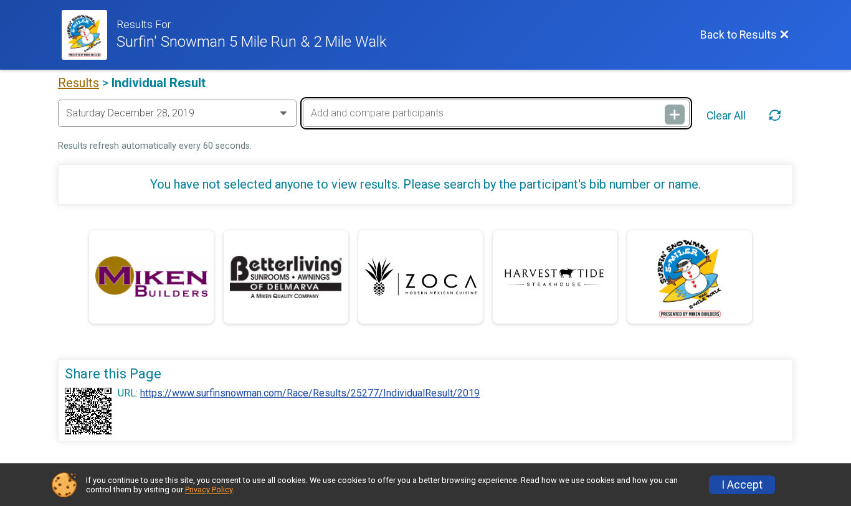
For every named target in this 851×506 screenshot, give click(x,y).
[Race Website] (89, 35)
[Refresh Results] (775, 116)
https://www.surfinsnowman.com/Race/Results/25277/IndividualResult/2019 (310, 393)
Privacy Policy (208, 489)
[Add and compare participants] (675, 114)
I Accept (742, 485)
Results (78, 82)
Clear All (726, 116)
